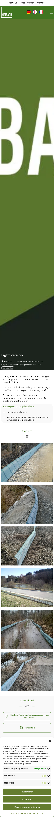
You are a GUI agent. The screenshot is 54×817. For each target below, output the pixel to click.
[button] (49, 740)
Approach (31, 813)
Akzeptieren (27, 791)
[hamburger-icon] (50, 12)
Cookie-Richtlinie (18, 813)
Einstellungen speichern (27, 807)
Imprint (40, 813)
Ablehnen (27, 799)
